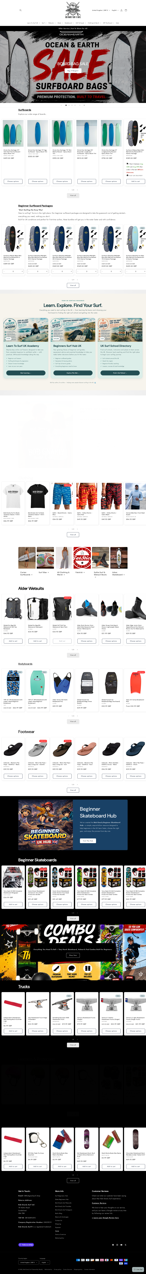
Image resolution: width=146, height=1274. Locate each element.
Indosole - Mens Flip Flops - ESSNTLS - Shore (135, 763)
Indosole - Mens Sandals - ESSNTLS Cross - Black (110, 763)
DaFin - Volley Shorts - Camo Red (84, 513)
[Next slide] (80, 105)
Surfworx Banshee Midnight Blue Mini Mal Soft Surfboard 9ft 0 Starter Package (37, 257)
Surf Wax (43, 572)
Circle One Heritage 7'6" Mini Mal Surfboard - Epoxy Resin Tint (62, 151)
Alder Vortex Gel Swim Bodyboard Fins (60, 700)
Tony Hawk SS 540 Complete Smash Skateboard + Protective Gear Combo (111, 892)
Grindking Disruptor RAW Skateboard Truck (61, 1018)
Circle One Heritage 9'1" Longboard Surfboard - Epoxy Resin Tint (109, 151)
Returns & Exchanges (62, 1217)
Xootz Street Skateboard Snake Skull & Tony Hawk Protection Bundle (61, 892)
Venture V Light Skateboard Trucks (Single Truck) (135, 1018)
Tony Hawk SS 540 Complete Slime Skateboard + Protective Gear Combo (86, 892)
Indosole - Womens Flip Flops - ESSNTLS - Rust (85, 763)
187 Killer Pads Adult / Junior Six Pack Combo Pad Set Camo (111, 1094)
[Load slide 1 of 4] (66, 105)
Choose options (13, 181)
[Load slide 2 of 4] (69, 105)
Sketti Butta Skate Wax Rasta (111, 1153)
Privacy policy (57, 1269)
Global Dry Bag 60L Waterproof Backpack (35, 626)
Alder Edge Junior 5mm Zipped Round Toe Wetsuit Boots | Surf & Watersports (135, 627)
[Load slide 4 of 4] (74, 105)
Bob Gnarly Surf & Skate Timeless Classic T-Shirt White (12, 514)
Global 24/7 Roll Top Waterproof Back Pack (60, 626)
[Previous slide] (61, 105)
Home (57, 1231)
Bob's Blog (58, 1213)
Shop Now (73, 92)
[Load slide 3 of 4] (72, 105)
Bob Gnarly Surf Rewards (63, 1203)
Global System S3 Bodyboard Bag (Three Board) (84, 701)
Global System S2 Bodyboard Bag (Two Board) (111, 700)
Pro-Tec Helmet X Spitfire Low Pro (61, 1091)
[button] (20, 10)
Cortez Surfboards (25, 573)
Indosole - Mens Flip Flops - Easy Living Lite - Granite (37, 763)
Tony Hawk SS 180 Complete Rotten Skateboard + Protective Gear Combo (135, 892)
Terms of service (60, 1234)
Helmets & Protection (36, 1059)
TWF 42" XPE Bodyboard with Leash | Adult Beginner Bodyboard (13, 701)
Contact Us (58, 1220)
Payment (57, 1227)
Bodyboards (25, 663)
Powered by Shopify (37, 1269)
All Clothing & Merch (63, 573)
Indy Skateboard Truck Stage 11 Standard (37, 1018)
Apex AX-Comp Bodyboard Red (135, 700)
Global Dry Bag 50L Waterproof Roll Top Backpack (10, 627)
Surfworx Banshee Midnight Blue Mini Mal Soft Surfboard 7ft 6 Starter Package (86, 257)
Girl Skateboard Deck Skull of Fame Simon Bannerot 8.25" (86, 1154)
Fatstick (79, 572)
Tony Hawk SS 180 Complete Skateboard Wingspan (13, 892)
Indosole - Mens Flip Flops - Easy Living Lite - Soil (62, 763)
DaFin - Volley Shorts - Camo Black (109, 513)
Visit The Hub (88, 841)
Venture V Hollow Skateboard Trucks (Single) (111, 1018)
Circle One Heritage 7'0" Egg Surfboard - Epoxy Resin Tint (37, 151)
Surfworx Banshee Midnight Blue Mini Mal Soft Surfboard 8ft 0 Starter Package (62, 257)
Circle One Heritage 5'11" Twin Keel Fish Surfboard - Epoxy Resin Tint (12, 151)
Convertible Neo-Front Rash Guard (135, 513)
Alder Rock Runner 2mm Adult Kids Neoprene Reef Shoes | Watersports (85, 627)
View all (73, 195)
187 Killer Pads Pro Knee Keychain (85, 1091)
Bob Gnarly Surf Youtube (63, 1206)
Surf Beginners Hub (61, 1196)
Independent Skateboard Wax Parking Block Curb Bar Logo (13, 1019)
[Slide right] (77, 190)
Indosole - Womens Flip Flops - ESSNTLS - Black (11, 763)
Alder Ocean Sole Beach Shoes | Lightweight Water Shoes (110, 627)
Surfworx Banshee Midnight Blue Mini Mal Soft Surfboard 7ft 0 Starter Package (111, 257)
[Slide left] (68, 190)
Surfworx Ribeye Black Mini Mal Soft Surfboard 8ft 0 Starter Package (135, 151)
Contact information (89, 1269)
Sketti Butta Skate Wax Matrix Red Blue (60, 1154)
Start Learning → (25, 373)
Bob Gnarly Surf (27, 1269)
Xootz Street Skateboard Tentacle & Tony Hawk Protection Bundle (36, 892)
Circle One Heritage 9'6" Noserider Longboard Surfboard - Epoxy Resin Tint (86, 151)
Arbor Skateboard (117, 573)
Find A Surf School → (120, 373)
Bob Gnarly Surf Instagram (63, 1210)
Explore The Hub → (73, 373)
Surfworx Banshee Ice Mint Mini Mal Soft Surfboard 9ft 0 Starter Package (135, 257)
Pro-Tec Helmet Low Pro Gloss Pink (12, 1091)
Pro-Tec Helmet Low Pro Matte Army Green (36, 1091)
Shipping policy (78, 1269)
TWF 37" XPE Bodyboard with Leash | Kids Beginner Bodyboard (37, 701)
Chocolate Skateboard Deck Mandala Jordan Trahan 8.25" (135, 1154)
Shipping (58, 1224)
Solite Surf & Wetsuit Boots (100, 573)
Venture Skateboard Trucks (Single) (86, 1018)
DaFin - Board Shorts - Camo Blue (62, 513)
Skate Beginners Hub (62, 1199)
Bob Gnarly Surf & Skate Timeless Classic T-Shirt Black (36, 514)
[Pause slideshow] (85, 105)
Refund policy (59, 1238)
